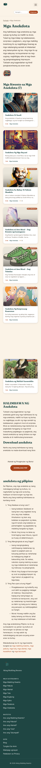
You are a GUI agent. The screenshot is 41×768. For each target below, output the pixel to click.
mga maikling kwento (20, 646)
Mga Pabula (8, 686)
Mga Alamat (8, 689)
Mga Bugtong (8, 697)
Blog (5, 743)
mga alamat (22, 649)
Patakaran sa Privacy (11, 754)
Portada (6, 20)
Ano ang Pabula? (10, 721)
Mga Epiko (7, 700)
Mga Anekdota (9, 708)
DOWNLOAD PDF (20, 468)
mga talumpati (20, 651)
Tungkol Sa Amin (10, 746)
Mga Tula (7, 693)
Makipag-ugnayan (10, 750)
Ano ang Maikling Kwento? (13, 718)
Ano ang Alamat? (10, 725)
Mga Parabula (8, 704)
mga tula (13, 649)
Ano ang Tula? (9, 729)
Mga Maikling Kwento (11, 682)
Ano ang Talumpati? (11, 733)
